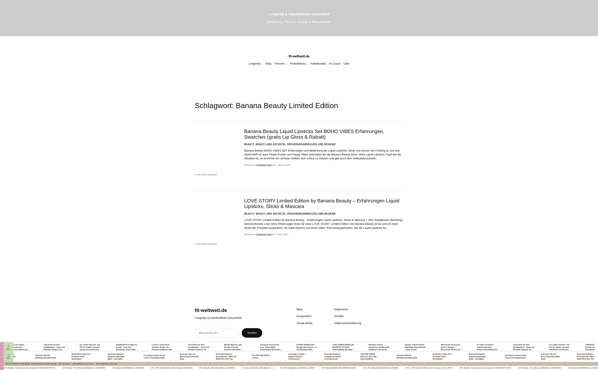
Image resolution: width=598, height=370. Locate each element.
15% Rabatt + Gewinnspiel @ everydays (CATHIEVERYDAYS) (455, 368)
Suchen (252, 332)
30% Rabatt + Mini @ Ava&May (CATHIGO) (187, 368)
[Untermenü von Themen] (286, 64)
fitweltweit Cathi (263, 165)
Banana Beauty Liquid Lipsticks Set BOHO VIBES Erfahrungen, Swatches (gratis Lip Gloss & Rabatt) (314, 134)
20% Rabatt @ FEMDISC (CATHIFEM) (98, 368)
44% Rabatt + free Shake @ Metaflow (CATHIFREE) (54, 368)
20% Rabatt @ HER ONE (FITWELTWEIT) (309, 368)
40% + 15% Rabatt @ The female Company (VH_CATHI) (398, 368)
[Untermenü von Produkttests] (307, 64)
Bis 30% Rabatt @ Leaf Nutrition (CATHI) (268, 368)
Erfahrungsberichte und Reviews (311, 144)
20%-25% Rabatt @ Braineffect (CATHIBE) (350, 368)
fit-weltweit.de (299, 56)
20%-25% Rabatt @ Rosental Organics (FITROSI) (142, 368)
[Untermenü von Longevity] (262, 64)
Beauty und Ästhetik (271, 144)
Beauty (249, 144)
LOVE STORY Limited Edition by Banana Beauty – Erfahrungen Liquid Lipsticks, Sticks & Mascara (321, 203)
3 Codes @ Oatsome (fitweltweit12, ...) (228, 368)
